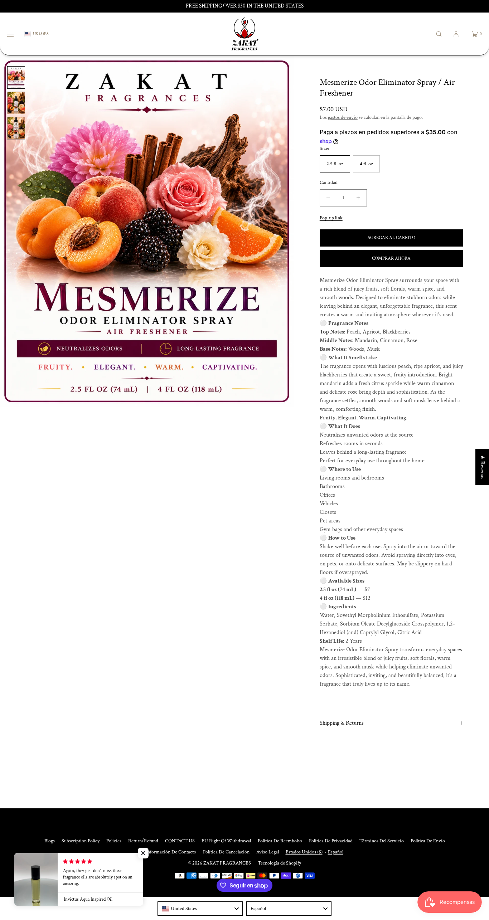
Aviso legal (267, 852)
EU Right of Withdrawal (226, 841)
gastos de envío (343, 117)
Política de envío (428, 841)
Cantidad (329, 183)
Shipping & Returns (342, 723)
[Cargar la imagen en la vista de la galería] (16, 77)
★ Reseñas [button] (482, 466)
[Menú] (15, 34)
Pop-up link (331, 218)
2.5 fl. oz (334, 164)
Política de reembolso (280, 841)
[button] (438, 34)
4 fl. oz (366, 164)
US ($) (38, 33)
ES (46, 34)
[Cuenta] (456, 34)
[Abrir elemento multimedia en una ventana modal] (147, 231)
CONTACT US (180, 841)
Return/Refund (143, 841)
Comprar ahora (391, 258)
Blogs (49, 841)
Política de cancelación (226, 852)
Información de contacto (171, 852)
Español (335, 852)
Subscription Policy (81, 841)
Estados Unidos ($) (304, 852)
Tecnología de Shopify (279, 863)
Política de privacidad (331, 841)
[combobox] (200, 908)
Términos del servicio (381, 841)
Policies (113, 841)
